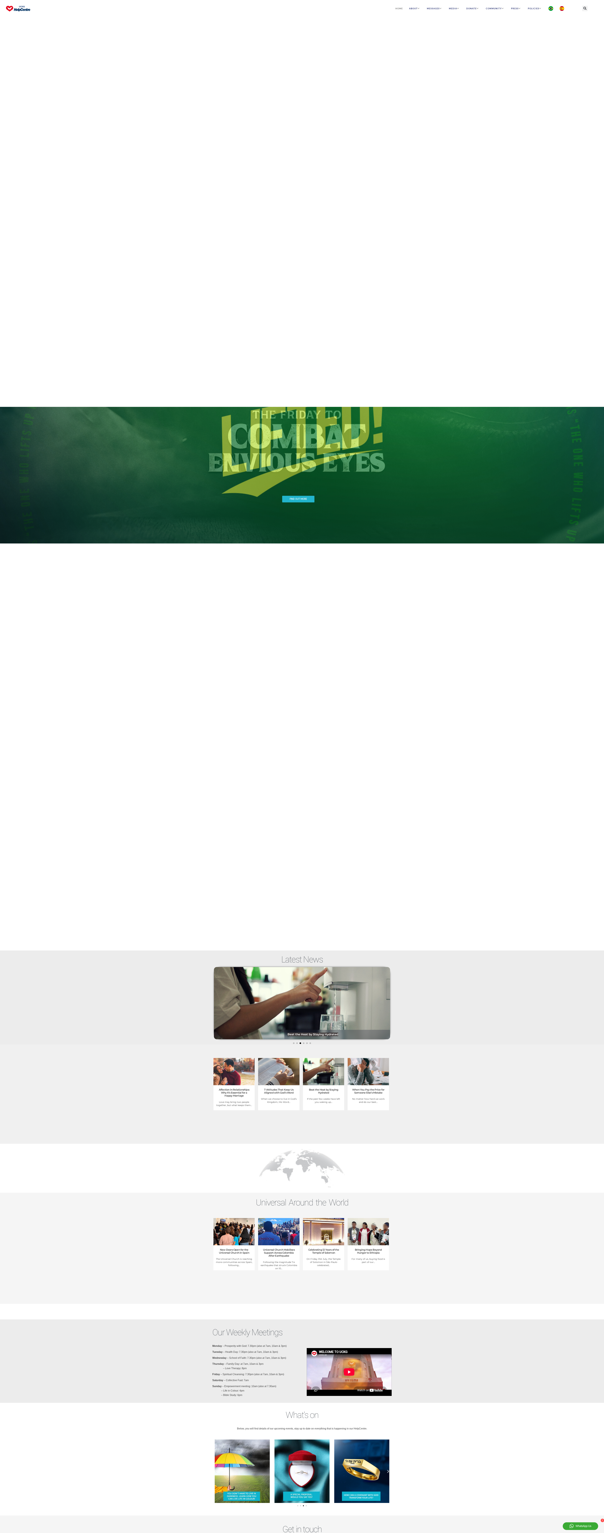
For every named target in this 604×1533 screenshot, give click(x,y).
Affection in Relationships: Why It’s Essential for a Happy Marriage (234, 1092)
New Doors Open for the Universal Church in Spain (234, 1251)
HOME (399, 8)
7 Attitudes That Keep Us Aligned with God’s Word (279, 1091)
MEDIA (453, 8)
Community (494, 8)
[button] (585, 8)
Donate (471, 8)
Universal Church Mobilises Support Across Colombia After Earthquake (279, 1252)
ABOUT (413, 8)
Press (515, 8)
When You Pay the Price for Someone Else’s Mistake (368, 1091)
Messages (433, 8)
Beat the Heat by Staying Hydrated (323, 1091)
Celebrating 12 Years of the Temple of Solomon (323, 1251)
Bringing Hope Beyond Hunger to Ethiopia (368, 1251)
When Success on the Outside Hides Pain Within (323, 1034)
